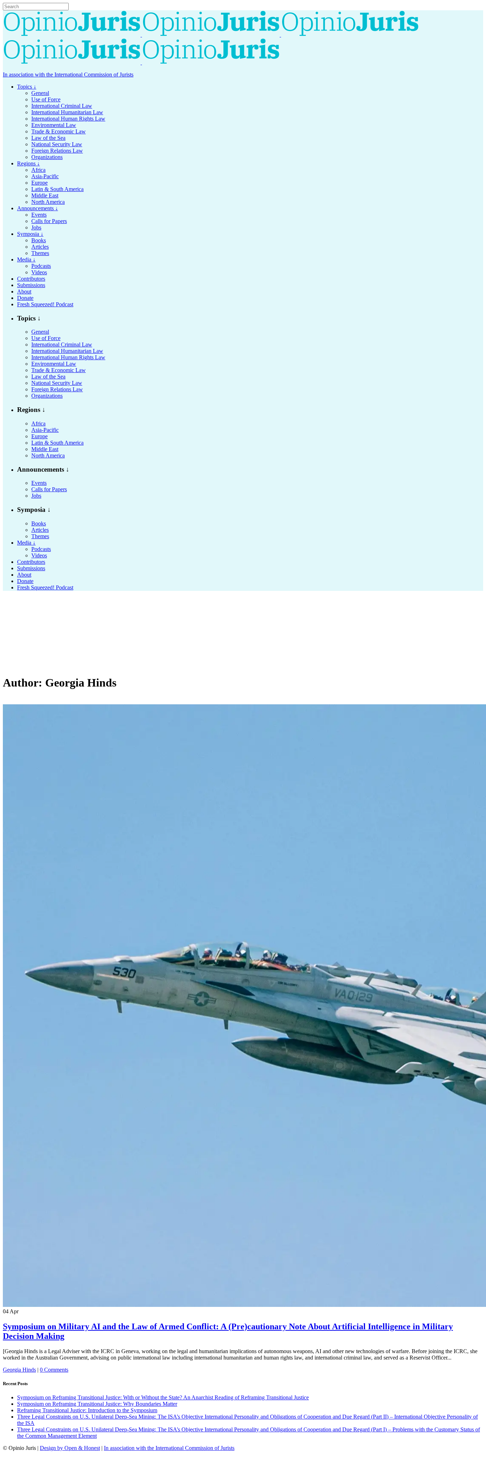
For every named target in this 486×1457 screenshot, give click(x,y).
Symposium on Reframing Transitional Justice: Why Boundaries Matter (97, 1404)
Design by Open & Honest (70, 1448)
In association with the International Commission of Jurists (68, 74)
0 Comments (54, 1370)
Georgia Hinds (19, 1370)
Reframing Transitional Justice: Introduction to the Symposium (87, 1410)
